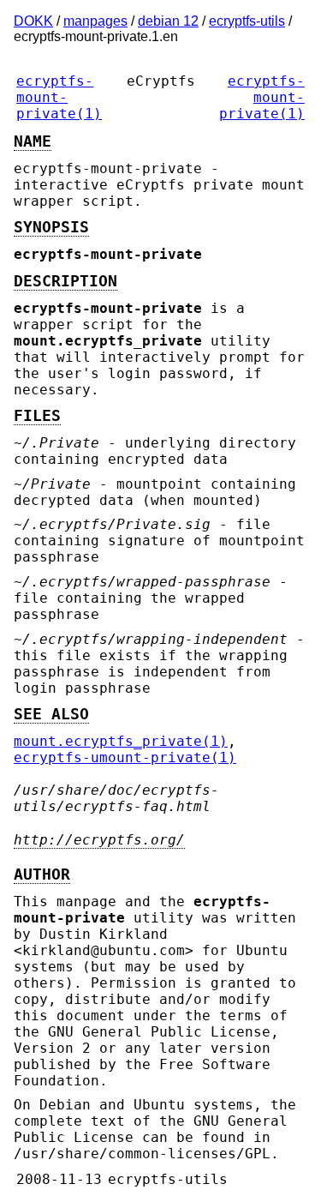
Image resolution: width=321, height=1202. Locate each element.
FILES (37, 415)
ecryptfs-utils (247, 21)
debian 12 (168, 21)
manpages (95, 21)
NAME (32, 141)
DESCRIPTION (65, 281)
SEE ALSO (51, 714)
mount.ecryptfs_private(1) (121, 741)
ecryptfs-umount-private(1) (125, 757)
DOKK (33, 21)
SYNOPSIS (51, 227)
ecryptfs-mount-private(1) (59, 97)
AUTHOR (42, 874)
